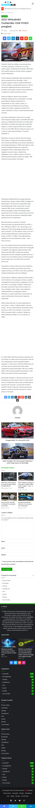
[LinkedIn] (12, 397)
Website (3, 554)
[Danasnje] (8, 3)
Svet (3, 591)
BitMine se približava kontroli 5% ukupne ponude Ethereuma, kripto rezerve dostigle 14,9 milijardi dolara (26, 652)
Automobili (10, 12)
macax (5, 30)
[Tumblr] (15, 397)
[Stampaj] (17, 400)
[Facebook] (5, 397)
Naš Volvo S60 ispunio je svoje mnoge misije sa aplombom (8, 484)
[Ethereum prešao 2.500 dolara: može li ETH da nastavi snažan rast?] (9, 643)
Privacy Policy (6, 580)
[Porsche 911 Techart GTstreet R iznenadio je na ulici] (9, 497)
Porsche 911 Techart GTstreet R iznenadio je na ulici (8, 504)
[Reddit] (22, 397)
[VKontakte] (26, 397)
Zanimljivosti (6, 588)
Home (4, 12)
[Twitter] (9, 397)
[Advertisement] (17, 179)
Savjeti (4, 594)
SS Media (30, 790)
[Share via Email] (29, 397)
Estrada (4, 597)
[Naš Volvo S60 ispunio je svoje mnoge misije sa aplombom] (9, 476)
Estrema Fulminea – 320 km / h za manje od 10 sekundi (25, 504)
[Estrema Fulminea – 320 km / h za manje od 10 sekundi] (26, 497)
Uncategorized (6, 676)
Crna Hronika (6, 600)
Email (3, 548)
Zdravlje (4, 586)
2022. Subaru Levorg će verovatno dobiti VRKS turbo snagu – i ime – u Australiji (26, 485)
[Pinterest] (19, 397)
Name (3, 541)
